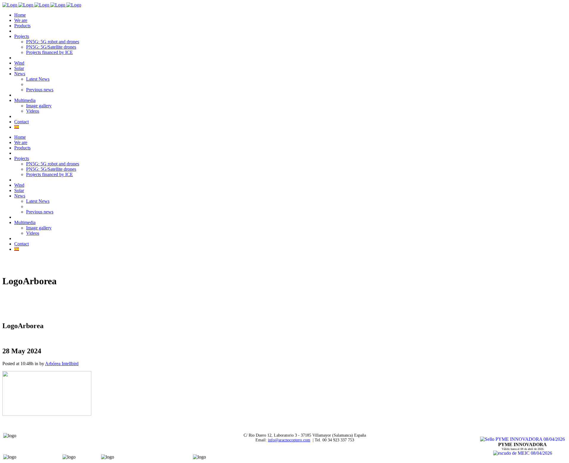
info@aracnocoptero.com (289, 440)
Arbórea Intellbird (62, 363)
